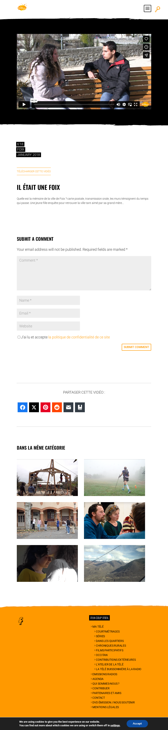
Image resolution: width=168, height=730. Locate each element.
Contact (98, 697)
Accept (137, 724)
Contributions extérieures (116, 659)
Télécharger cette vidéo (34, 171)
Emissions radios (104, 674)
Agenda (97, 679)
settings (115, 725)
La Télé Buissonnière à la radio (118, 669)
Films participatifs (109, 650)
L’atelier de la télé (109, 664)
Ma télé (98, 626)
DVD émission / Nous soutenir (113, 702)
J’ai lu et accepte (65, 337)
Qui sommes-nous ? (105, 683)
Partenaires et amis (106, 693)
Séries (100, 636)
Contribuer (100, 688)
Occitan (102, 655)
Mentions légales (105, 707)
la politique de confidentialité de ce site (79, 337)
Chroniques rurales (111, 645)
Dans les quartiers (110, 641)
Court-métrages (107, 631)
